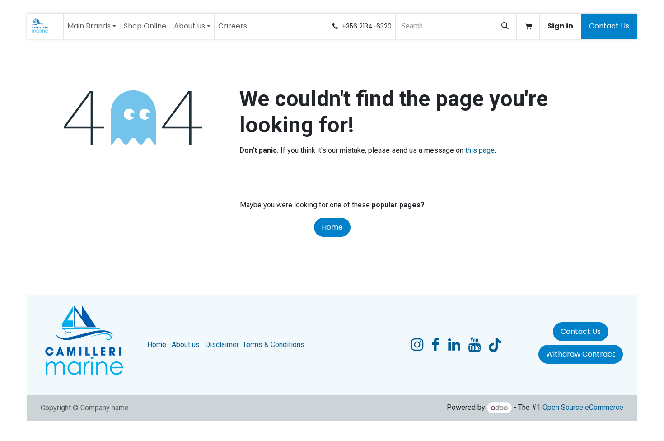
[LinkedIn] (454, 345)
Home (332, 227)
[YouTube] (474, 345)
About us (186, 344)
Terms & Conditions (273, 344)
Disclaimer (222, 344)
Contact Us (609, 26)
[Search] (505, 26)
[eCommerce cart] (528, 26)
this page (480, 150)
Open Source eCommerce (582, 407)
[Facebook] (435, 345)
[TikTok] (495, 345)
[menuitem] (92, 26)
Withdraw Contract (580, 354)
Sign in (560, 26)
